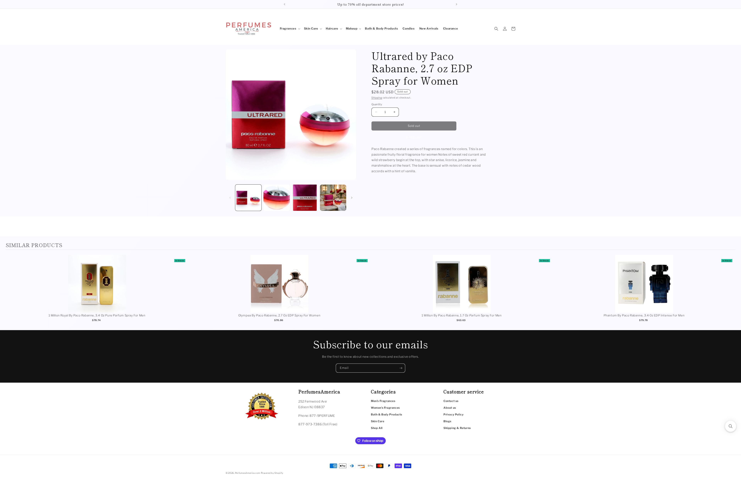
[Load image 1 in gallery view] (248, 198)
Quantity (376, 104)
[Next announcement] (456, 4)
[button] (289, 29)
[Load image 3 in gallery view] (305, 198)
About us (449, 407)
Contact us (450, 401)
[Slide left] (230, 197)
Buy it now (414, 137)
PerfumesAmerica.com (247, 473)
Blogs (447, 421)
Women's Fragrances (385, 407)
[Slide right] (352, 197)
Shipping (376, 97)
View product (97, 287)
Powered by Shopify (272, 473)
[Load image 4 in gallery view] (333, 198)
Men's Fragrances (383, 401)
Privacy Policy (453, 414)
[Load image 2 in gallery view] (276, 198)
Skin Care (377, 421)
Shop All (377, 428)
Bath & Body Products (386, 414)
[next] (731, 291)
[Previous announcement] (284, 4)
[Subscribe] (401, 368)
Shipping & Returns (457, 428)
